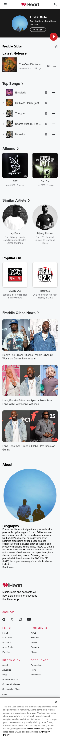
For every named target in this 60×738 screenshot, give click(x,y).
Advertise (6, 669)
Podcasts (6, 642)
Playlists (6, 652)
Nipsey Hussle (50, 21)
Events (34, 642)
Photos (34, 652)
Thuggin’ (20, 113)
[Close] (56, 701)
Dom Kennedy (10, 239)
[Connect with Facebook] (3, 619)
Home (33, 669)
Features (35, 637)
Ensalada (20, 92)
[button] (54, 37)
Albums (8, 148)
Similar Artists (14, 200)
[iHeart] (30, 4)
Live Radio (7, 637)
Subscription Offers (11, 689)
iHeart (5, 632)
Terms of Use (33, 728)
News (33, 632)
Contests (35, 647)
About (5, 664)
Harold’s (20, 134)
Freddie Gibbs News (19, 312)
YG (42, 237)
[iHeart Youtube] (29, 619)
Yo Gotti (47, 239)
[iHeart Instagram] (20, 619)
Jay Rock (39, 21)
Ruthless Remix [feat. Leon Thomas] (28, 103)
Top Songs (11, 83)
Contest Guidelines (11, 684)
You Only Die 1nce (29, 64)
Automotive (36, 664)
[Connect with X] (12, 619)
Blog (4, 674)
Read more (8, 567)
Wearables (36, 674)
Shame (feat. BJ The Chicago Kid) (28, 124)
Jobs (4, 693)
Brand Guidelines (10, 679)
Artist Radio (7, 647)
